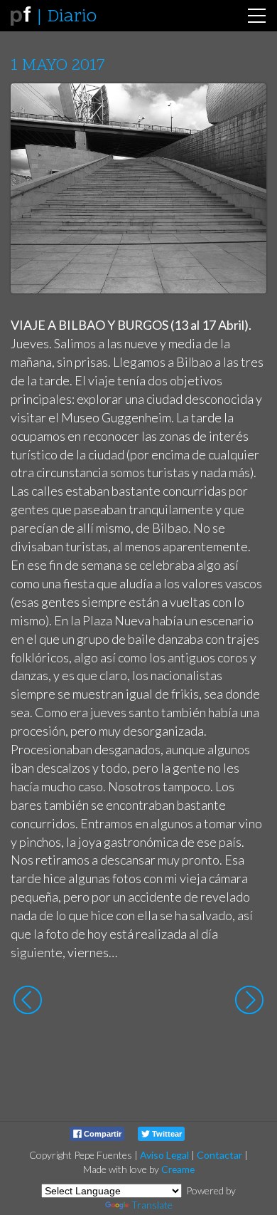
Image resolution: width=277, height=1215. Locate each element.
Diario (72, 17)
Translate (152, 1205)
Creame (178, 1169)
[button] (244, 107)
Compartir (101, 1134)
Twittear (166, 1134)
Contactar (219, 1155)
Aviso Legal (164, 1155)
